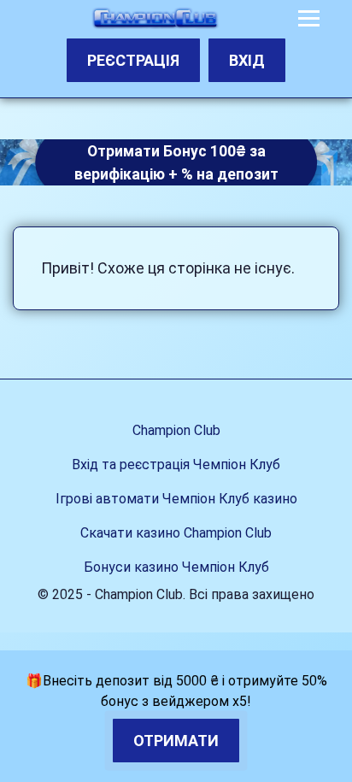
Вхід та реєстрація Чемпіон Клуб (176, 464)
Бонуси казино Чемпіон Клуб (176, 567)
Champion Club (176, 430)
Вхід (247, 60)
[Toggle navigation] (309, 18)
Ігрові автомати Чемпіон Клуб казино (176, 499)
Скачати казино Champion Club (176, 533)
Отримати (176, 741)
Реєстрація (133, 60)
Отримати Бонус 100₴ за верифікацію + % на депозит (176, 162)
